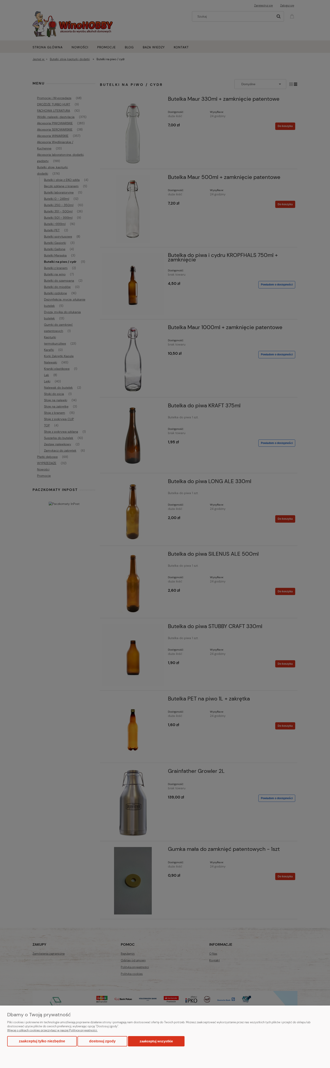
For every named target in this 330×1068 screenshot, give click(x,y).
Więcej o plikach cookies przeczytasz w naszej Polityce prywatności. (52, 1030)
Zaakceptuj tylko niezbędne (42, 1041)
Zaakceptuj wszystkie (156, 1041)
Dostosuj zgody (102, 1041)
